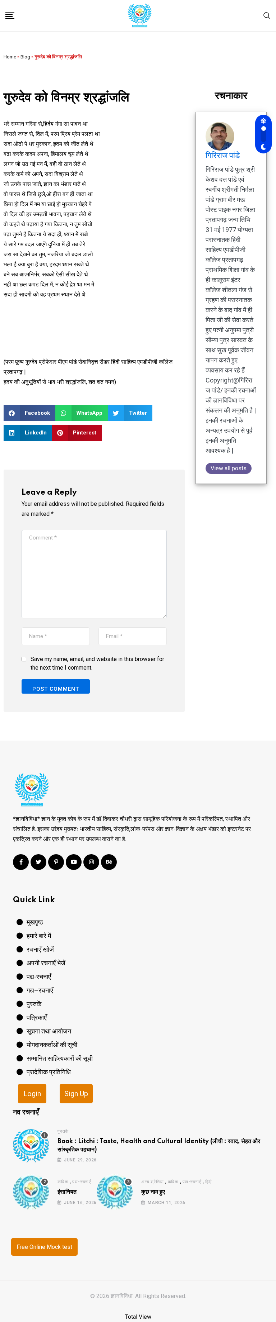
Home (10, 57)
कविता (63, 1181)
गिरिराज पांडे (223, 155)
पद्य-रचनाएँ (81, 1181)
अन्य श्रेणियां (152, 1181)
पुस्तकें (63, 1131)
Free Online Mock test (44, 1246)
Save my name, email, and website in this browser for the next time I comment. (97, 663)
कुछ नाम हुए (153, 1192)
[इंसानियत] (31, 1192)
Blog (25, 57)
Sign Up (76, 1093)
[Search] (267, 15)
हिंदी (208, 1181)
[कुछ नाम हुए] (115, 1192)
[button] (29, 413)
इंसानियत (67, 1192)
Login (32, 1093)
